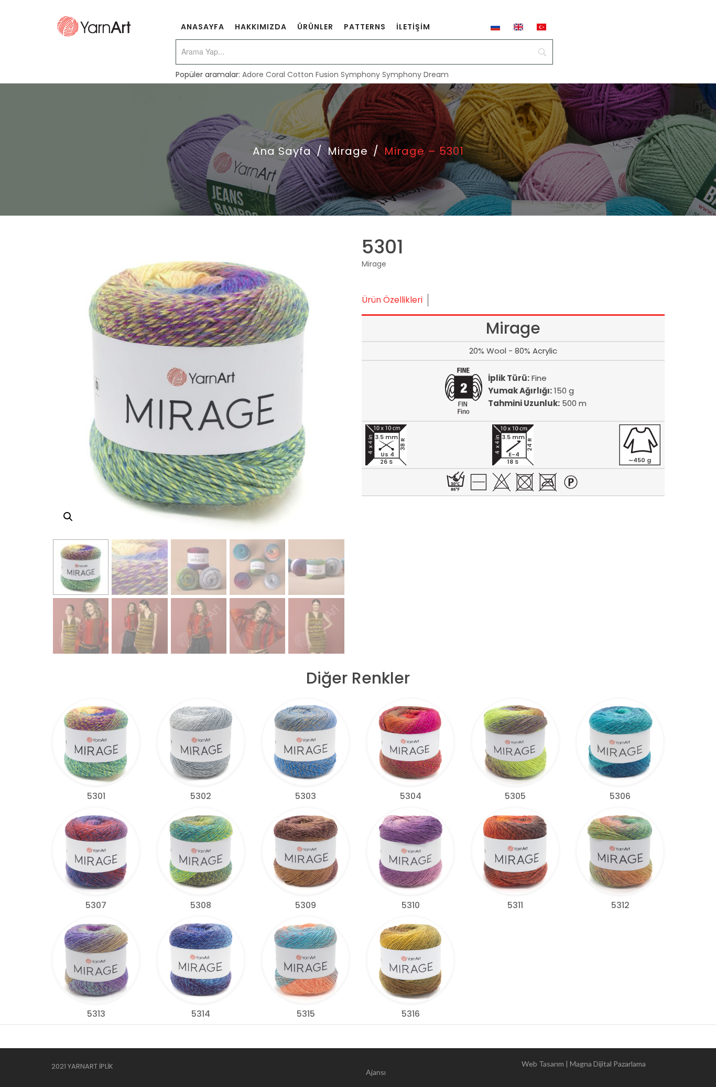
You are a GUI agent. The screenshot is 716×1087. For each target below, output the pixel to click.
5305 (515, 796)
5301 (96, 796)
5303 (305, 796)
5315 (306, 1014)
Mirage (348, 151)
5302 (200, 796)
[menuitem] (203, 26)
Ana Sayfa (282, 151)
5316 (411, 1014)
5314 (200, 1014)
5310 (411, 905)
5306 (620, 796)
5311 (515, 905)
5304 (410, 796)
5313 (96, 1014)
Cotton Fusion (313, 74)
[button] (68, 516)
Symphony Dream (415, 74)
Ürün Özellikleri (392, 300)
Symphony (360, 74)
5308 (200, 905)
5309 (305, 905)
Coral (275, 74)
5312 (620, 905)
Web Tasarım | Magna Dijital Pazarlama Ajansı (506, 1068)
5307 (95, 905)
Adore (253, 74)
